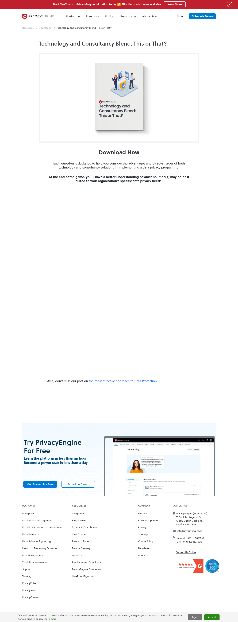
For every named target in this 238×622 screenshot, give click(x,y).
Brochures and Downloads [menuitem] (86, 562)
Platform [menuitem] (71, 16)
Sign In (181, 16)
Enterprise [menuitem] (92, 16)
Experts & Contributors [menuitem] (84, 527)
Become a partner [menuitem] (148, 520)
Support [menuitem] (27, 569)
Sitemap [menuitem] (143, 534)
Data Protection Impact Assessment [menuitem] (42, 527)
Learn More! (175, 4)
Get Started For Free (40, 484)
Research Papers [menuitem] (81, 541)
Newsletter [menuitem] (144, 548)
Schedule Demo (202, 16)
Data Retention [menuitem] (30, 534)
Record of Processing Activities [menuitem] (39, 548)
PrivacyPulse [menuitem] (29, 583)
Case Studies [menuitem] (79, 534)
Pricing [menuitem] (109, 16)
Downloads (45, 27)
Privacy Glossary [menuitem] (81, 548)
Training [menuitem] (26, 576)
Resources (28, 27)
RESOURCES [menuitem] (79, 505)
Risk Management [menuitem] (32, 555)
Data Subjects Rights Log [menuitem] (36, 541)
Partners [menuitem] (142, 513)
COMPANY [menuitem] (144, 505)
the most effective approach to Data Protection (123, 381)
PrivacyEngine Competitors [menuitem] (87, 569)
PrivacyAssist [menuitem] (29, 590)
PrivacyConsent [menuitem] (30, 597)
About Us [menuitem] (148, 16)
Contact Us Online (186, 552)
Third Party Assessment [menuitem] (35, 562)
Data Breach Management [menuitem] (37, 520)
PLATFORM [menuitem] (28, 505)
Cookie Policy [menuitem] (145, 541)
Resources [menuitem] (127, 16)
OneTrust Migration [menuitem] (83, 576)
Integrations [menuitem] (79, 513)
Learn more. (50, 618)
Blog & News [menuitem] (79, 520)
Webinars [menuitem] (77, 555)
